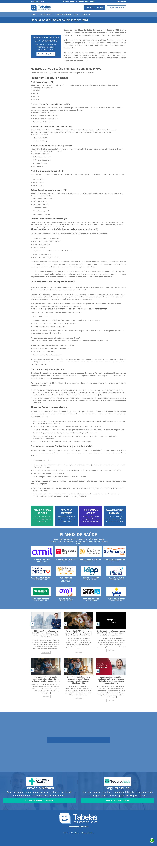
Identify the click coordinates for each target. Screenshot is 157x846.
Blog (76, 14)
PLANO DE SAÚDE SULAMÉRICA (114, 559)
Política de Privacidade (71, 833)
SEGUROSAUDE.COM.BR (118, 800)
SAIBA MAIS (45, 652)
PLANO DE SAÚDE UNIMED (41, 599)
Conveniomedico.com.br (39, 800)
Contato (86, 14)
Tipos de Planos (63, 14)
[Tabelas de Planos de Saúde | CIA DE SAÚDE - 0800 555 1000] (41, 8)
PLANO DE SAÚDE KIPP (91, 578)
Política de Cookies (87, 833)
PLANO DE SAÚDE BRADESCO (66, 559)
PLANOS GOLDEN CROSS (116, 599)
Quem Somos (46, 14)
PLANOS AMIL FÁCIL (66, 599)
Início (34, 14)
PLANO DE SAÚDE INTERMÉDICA (90, 559)
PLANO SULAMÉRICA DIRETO (40, 578)
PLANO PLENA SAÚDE (116, 578)
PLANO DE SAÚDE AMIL (42, 559)
